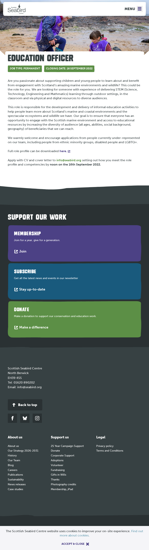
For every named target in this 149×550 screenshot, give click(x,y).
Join (23, 252)
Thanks (55, 479)
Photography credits (63, 484)
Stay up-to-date (33, 290)
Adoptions (57, 460)
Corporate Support (62, 455)
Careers (12, 470)
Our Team (14, 460)
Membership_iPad (62, 489)
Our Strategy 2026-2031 (23, 450)
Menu (130, 9)
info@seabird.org (68, 160)
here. (63, 151)
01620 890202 (24, 382)
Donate (55, 450)
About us (13, 446)
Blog (11, 465)
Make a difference (34, 328)
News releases (17, 484)
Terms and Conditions (109, 450)
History (12, 455)
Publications (15, 474)
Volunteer (57, 465)
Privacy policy (104, 446)
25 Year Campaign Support (67, 446)
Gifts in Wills (58, 474)
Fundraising (58, 470)
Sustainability (16, 479)
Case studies (15, 489)
